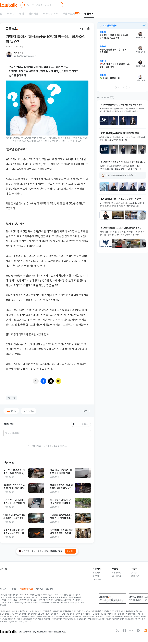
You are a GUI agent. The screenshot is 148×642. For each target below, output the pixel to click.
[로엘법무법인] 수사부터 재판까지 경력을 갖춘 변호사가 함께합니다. (119, 133)
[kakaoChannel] (138, 630)
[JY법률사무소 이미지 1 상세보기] (105, 215)
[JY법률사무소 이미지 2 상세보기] (118, 215)
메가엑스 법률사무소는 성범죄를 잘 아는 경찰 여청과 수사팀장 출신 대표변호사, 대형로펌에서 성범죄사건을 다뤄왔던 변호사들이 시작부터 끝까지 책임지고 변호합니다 (121, 110)
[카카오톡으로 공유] (58, 381)
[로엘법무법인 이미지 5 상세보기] (142, 149)
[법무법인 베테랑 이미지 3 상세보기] (133, 243)
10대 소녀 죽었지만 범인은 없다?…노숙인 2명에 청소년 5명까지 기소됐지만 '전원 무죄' (14, 517)
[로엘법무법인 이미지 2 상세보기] (113, 149)
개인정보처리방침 (26, 589)
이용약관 (13, 589)
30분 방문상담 (117, 576)
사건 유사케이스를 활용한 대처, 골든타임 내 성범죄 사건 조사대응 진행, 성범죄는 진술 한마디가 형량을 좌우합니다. (120, 167)
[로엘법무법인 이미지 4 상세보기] (132, 149)
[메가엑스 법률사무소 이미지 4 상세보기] (132, 120)
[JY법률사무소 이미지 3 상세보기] (131, 215)
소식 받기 (70, 551)
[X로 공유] (51, 381)
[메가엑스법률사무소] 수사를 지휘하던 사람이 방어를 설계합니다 (122, 104)
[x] (117, 630)
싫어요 (31, 411)
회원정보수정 (96, 580)
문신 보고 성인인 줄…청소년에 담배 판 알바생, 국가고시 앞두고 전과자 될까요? (15, 472)
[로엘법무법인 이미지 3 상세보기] (123, 149)
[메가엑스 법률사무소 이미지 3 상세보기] (123, 120)
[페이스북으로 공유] (43, 381)
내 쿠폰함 (95, 576)
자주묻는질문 (135, 576)
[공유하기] (88, 28)
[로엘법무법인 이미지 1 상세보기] (104, 149)
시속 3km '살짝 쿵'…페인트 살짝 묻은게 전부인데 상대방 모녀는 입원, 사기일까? (61, 472)
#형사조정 (12, 398)
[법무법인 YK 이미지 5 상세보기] (142, 186)
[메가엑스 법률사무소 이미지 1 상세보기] (104, 120)
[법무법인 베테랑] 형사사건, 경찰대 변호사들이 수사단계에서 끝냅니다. (119, 228)
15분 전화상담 (116, 573)
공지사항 (133, 573)
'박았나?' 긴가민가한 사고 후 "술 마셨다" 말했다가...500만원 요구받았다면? (15, 487)
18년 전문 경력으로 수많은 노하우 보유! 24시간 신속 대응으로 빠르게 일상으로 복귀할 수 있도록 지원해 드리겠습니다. (121, 204)
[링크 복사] (36, 381)
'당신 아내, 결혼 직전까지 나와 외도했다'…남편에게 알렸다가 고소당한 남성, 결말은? (61, 532)
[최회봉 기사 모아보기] (9, 54)
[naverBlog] (131, 630)
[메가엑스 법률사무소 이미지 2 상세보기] (113, 120)
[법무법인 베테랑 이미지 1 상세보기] (105, 243)
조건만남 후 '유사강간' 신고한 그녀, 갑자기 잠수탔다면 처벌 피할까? (61, 517)
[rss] (145, 630)
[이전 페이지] (117, 87)
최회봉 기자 (18, 53)
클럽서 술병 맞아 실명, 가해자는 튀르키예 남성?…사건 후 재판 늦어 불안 (61, 487)
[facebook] (124, 630)
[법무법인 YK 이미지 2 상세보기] (113, 186)
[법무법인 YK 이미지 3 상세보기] (123, 186)
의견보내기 (86, 411)
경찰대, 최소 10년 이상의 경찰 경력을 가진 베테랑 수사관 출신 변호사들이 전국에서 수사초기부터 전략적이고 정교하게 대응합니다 (121, 233)
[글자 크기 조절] (81, 28)
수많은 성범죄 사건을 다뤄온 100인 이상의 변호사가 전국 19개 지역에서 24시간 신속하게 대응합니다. (122, 138)
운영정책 (49, 589)
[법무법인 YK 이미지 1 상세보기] (104, 186)
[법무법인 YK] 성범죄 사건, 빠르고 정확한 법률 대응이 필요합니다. (122, 162)
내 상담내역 (96, 573)
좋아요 (13, 411)
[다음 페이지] (128, 87)
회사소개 (3, 589)
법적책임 (39, 589)
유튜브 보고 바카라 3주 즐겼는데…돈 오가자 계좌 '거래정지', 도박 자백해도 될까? (14, 502)
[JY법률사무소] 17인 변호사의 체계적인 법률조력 (120, 199)
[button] (122, 36)
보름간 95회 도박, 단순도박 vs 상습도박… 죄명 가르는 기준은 (14, 532)
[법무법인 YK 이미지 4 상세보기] (132, 186)
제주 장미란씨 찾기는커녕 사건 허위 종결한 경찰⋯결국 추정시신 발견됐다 (60, 502)
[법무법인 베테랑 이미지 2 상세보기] (119, 243)
